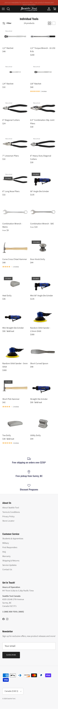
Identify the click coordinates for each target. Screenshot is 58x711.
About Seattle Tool (10, 507)
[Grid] (49, 23)
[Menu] (3, 9)
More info (50, 4)
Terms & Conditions (11, 512)
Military (5, 543)
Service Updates (9, 565)
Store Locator (8, 520)
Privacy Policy (8, 516)
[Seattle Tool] (29, 9)
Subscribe (11, 655)
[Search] (10, 9)
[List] (54, 23)
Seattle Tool (11, 698)
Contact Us (7, 569)
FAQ (4, 551)
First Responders (9, 547)
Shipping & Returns (10, 560)
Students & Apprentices (12, 538)
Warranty (6, 556)
